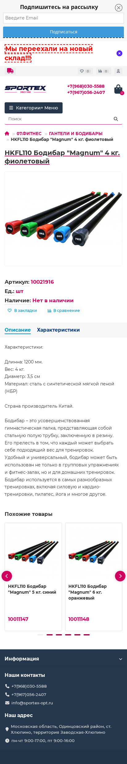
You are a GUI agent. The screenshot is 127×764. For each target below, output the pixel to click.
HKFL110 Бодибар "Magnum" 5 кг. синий (32, 589)
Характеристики (58, 330)
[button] (40, 634)
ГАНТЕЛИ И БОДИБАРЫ (76, 133)
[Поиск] (116, 119)
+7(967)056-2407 (86, 92)
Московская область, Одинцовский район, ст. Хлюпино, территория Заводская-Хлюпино (61, 729)
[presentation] (7, 576)
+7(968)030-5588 (85, 86)
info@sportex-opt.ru (32, 702)
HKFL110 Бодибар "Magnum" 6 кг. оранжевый (87, 592)
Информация (22, 659)
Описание (18, 330)
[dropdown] (10, 71)
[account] (118, 71)
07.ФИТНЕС (29, 133)
